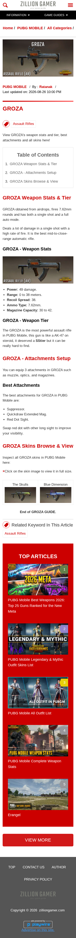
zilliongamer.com (52, 910)
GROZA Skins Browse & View (34, 181)
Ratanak (46, 87)
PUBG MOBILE (30, 28)
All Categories (59, 28)
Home (8, 28)
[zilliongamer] (38, 5)
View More (38, 840)
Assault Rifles (23, 124)
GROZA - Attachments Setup (33, 173)
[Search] (5, 5)
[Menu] (70, 5)
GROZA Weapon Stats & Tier (33, 164)
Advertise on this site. (38, 930)
